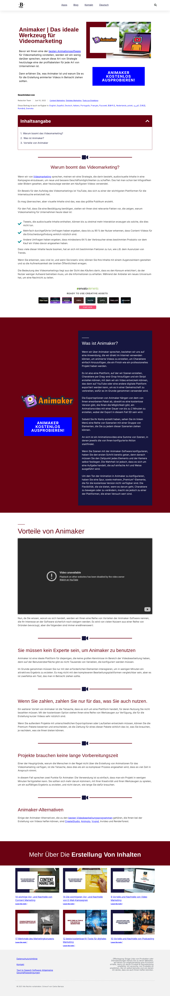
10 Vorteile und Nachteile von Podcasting (132, 938)
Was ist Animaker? (34, 138)
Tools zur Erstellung (90, 100)
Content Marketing (57, 100)
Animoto (85, 821)
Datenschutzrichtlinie (27, 959)
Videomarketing (42, 176)
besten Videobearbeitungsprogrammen (90, 817)
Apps (64, 4)
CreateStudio (72, 821)
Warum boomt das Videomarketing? (43, 133)
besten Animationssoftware (65, 51)
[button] (155, 4)
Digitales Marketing (74, 100)
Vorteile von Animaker (36, 142)
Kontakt (89, 4)
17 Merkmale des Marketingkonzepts (34, 938)
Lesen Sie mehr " (21, 904)
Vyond (95, 821)
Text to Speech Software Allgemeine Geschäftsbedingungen (35, 971)
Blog (75, 4)
